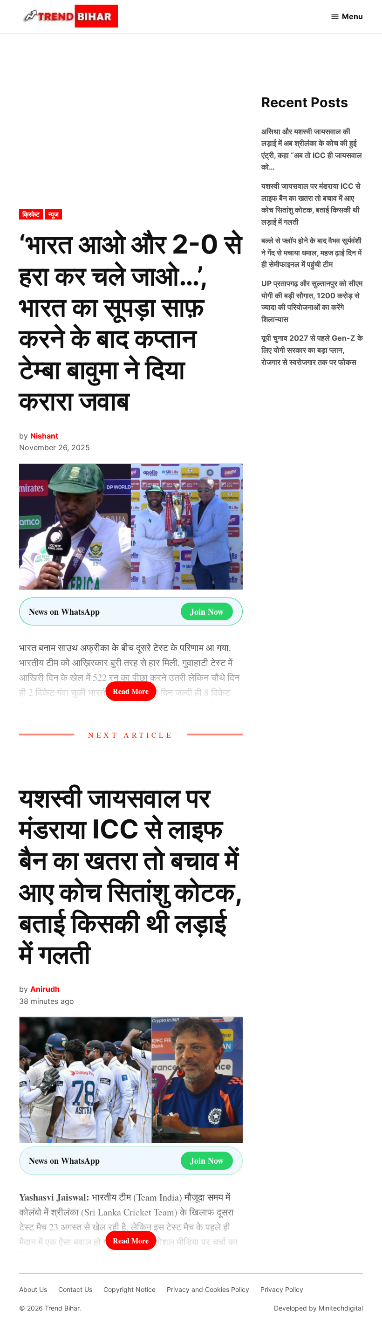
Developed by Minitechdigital (318, 1308)
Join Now (207, 611)
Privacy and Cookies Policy (208, 1289)
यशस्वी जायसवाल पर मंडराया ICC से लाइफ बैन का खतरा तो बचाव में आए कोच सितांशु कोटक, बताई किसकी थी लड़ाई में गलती (130, 876)
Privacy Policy (281, 1289)
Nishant (44, 435)
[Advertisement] (131, 140)
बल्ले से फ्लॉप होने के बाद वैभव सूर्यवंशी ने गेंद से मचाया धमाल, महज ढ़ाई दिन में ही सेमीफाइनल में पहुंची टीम (311, 252)
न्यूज (53, 214)
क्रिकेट (31, 214)
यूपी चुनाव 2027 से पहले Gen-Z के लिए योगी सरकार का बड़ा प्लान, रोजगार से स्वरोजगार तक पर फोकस (312, 349)
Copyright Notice (129, 1289)
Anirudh (45, 989)
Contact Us (75, 1289)
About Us (33, 1289)
